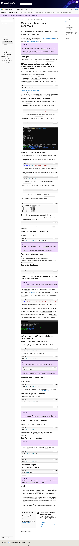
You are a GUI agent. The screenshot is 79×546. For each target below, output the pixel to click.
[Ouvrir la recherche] (71, 9)
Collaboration (33, 545)
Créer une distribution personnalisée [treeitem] (7, 39)
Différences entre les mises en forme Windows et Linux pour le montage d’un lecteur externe (71, 24)
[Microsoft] (2, 9)
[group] (39, 302)
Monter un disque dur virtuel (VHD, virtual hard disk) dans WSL (71, 33)
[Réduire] (13, 19)
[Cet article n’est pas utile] (67, 43)
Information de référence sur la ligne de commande (71, 36)
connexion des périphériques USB (49, 38)
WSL (43, 19)
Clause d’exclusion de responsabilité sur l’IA (9, 545)
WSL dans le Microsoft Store (28, 284)
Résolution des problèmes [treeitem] (7, 60)
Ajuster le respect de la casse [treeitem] (7, 48)
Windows (26, 19)
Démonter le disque (69, 31)
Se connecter (75, 9)
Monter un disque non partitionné (70, 28)
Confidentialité (39, 545)
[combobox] (7, 21)
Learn (22, 19)
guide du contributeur (26, 522)
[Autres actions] (57, 20)
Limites (67, 38)
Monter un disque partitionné (71, 29)
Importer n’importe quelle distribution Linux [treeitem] (7, 35)
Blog (28, 545)
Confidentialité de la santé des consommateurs (52, 545)
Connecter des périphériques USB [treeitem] (6, 45)
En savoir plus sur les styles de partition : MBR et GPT (38, 390)
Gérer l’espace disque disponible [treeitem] (7, 52)
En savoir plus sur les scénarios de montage (30, 90)
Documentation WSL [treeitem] (5, 23)
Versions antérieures (22, 545)
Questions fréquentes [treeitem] (6, 58)
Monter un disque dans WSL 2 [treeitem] (8, 42)
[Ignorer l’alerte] (77, 2)
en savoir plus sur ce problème (33, 41)
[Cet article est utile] (66, 43)
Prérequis (68, 21)
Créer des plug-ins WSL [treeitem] (7, 54)
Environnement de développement (35, 19)
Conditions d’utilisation (67, 545)
